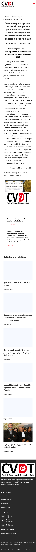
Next (8, 246)
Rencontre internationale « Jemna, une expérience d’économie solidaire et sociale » (17, 317)
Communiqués (17, 17)
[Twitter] (7, 512)
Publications (18, 19)
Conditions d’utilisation (8, 550)
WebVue (17, 544)
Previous (12, 225)
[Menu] (34, 4)
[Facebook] (2, 512)
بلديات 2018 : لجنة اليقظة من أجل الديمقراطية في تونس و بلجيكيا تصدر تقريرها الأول (17, 352)
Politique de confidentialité (25, 550)
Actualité (6, 17)
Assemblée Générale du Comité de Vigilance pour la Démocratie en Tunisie (18, 387)
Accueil (4, 496)
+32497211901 (10, 521)
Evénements (7, 19)
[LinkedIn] (4, 512)
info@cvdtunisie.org (11, 517)
